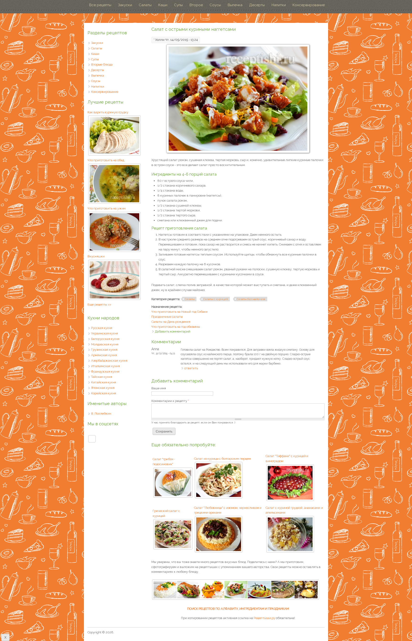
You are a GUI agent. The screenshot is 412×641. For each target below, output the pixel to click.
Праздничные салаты (167, 316)
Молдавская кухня (104, 344)
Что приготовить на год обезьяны (175, 326)
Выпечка (235, 5)
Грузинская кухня (104, 349)
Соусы (215, 5)
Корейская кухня (103, 393)
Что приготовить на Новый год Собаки (179, 311)
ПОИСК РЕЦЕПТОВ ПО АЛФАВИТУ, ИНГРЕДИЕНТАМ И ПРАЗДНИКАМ (238, 608)
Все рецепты (100, 5)
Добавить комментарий (172, 331)
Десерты (257, 5)
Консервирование (309, 5)
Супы (178, 5)
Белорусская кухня (105, 339)
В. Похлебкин (101, 413)
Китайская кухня (103, 382)
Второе (196, 5)
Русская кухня (101, 328)
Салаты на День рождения (170, 321)
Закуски (125, 5)
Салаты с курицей (215, 299)
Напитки (279, 5)
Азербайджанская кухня (109, 360)
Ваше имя (158, 388)
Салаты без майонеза (251, 299)
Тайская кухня (101, 377)
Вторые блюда (102, 64)
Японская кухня (102, 388)
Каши (162, 5)
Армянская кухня (104, 355)
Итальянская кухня (105, 366)
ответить (191, 368)
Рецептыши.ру (264, 618)
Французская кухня (105, 371)
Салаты (145, 5)
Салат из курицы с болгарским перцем (222, 458)
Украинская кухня (104, 333)
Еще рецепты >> (99, 304)
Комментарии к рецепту (170, 401)
